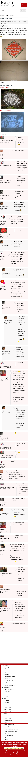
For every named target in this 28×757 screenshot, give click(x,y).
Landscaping (8, 720)
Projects (5, 713)
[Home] (8, 7)
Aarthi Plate (8, 709)
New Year (7, 691)
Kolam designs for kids (11, 731)
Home (2, 16)
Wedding (7, 696)
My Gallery (4, 26)
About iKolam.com (7, 753)
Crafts (4, 698)
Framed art (7, 716)
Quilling (7, 702)
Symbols (7, 667)
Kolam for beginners (10, 727)
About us (7, 739)
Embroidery (8, 707)
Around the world (9, 689)
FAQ (6, 737)
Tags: (2, 82)
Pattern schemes (9, 683)
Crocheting (8, 711)
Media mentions (9, 735)
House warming (9, 694)
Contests (7, 733)
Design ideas (8, 678)
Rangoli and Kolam (8, 724)
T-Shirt (6, 722)
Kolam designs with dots (11, 729)
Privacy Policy (17, 753)
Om (5, 672)
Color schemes (9, 680)
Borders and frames (10, 676)
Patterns (5, 665)
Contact (15, 755)
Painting (7, 700)
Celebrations (6, 687)
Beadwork (7, 705)
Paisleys (7, 670)
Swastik (7, 674)
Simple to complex (10, 685)
